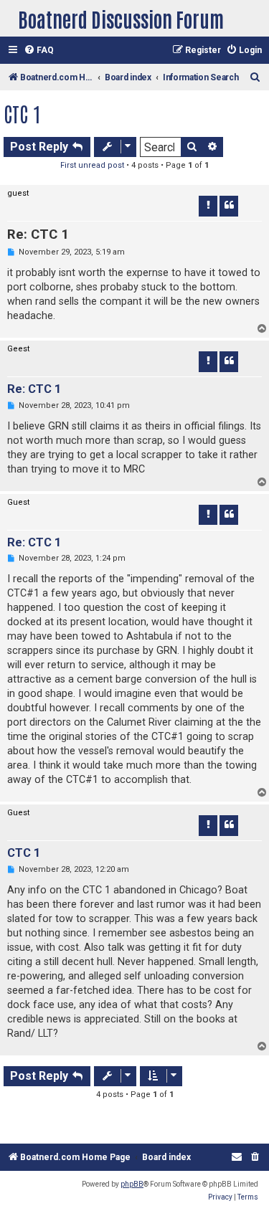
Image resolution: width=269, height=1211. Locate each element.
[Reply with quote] (229, 206)
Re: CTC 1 (38, 234)
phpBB (132, 1184)
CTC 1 (22, 113)
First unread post (92, 165)
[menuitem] (39, 50)
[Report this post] (208, 206)
